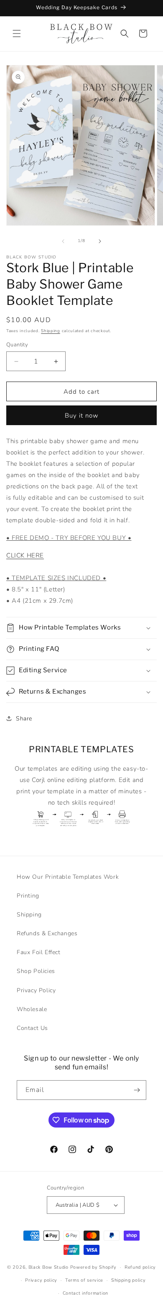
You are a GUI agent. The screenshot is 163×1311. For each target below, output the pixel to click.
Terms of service (84, 1280)
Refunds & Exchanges (47, 933)
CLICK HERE (25, 555)
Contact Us (32, 1028)
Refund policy (140, 1267)
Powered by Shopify (93, 1267)
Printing (28, 896)
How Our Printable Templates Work (68, 877)
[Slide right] (100, 241)
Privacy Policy (36, 990)
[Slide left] (63, 241)
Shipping (50, 331)
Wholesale (32, 1009)
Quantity (17, 344)
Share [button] (24, 719)
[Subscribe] (136, 1090)
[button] (17, 33)
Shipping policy (128, 1280)
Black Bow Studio (48, 1267)
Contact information (85, 1293)
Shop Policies (36, 971)
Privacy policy (41, 1280)
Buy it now (82, 415)
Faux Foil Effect (39, 952)
